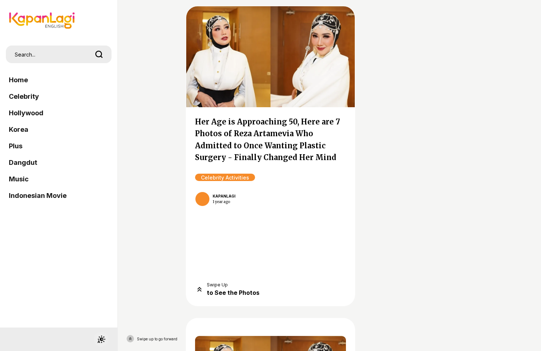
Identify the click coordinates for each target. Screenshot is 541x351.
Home (18, 80)
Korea (18, 129)
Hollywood (26, 113)
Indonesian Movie (38, 195)
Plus (15, 146)
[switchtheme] (101, 339)
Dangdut (23, 162)
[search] (99, 54)
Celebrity (24, 96)
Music (19, 179)
